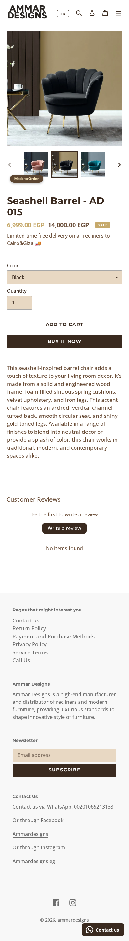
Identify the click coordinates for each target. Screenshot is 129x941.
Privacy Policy (30, 644)
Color (12, 265)
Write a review (64, 528)
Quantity (17, 291)
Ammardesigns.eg (34, 861)
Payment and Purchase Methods (54, 636)
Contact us (26, 620)
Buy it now (65, 341)
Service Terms (30, 652)
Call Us (21, 660)
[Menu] (118, 12)
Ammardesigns (30, 834)
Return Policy (29, 628)
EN (62, 13)
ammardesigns (73, 920)
